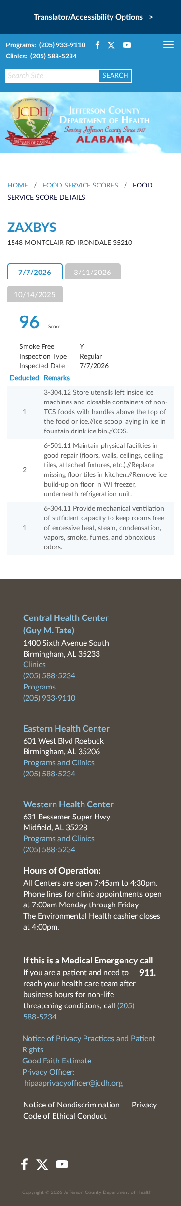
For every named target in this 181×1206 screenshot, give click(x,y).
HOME (17, 185)
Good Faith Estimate (56, 1061)
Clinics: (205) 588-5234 (41, 56)
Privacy (144, 1105)
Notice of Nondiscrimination (71, 1105)
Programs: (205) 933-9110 (45, 45)
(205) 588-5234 (49, 676)
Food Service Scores (80, 185)
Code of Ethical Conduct (65, 1116)
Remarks (57, 378)
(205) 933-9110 (49, 698)
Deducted (24, 378)
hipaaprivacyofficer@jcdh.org (73, 1083)
